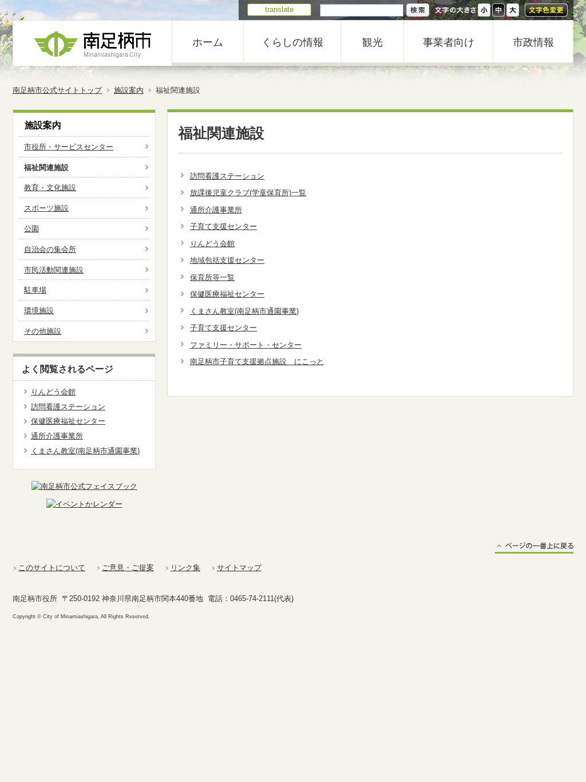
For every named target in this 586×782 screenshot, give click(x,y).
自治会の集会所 (50, 249)
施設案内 (129, 90)
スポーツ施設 (46, 208)
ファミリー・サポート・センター (246, 345)
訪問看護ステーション (227, 176)
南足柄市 (92, 43)
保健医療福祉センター (227, 294)
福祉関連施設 (46, 167)
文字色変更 (546, 10)
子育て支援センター (223, 226)
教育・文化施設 (50, 187)
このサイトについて (51, 567)
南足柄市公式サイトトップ (57, 90)
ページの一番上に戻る (534, 548)
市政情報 (533, 42)
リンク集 (185, 567)
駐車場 (35, 290)
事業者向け (448, 42)
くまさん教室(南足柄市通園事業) (244, 311)
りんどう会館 (212, 243)
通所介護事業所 (216, 210)
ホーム (207, 42)
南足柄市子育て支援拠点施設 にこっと (257, 361)
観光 (372, 42)
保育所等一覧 (212, 277)
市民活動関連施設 (54, 270)
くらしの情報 (292, 42)
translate (279, 9)
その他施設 (42, 331)
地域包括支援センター (227, 260)
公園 (31, 228)
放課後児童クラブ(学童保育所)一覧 (248, 192)
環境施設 (39, 310)
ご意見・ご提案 (128, 567)
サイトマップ (239, 567)
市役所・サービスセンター (68, 147)
